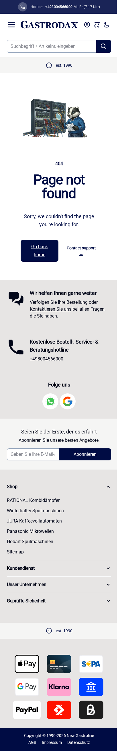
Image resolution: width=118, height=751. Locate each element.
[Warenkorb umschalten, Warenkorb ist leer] (96, 24)
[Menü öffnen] (11, 24)
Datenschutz (78, 742)
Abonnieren (85, 454)
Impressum (52, 742)
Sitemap (15, 552)
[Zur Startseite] (49, 24)
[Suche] (103, 46)
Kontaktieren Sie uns (50, 309)
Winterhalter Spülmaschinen (35, 510)
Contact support (81, 251)
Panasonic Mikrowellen (30, 531)
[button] (59, 487)
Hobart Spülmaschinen (30, 541)
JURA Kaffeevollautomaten (34, 521)
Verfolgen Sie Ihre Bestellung (59, 302)
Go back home (39, 250)
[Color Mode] (106, 24)
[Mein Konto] (87, 24)
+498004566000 (46, 359)
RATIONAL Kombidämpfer (33, 500)
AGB (32, 742)
